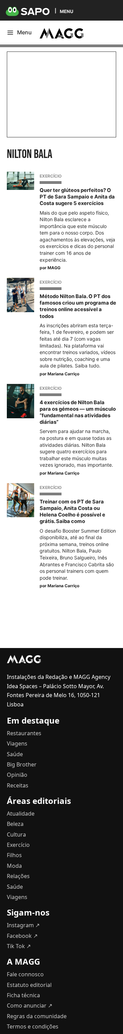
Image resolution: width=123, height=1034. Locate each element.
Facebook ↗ (22, 936)
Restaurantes (24, 733)
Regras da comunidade (37, 1016)
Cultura (16, 834)
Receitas (17, 785)
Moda (14, 866)
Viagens (17, 743)
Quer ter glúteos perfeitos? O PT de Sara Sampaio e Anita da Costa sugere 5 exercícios (77, 196)
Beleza (15, 824)
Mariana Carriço (63, 373)
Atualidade (21, 813)
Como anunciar (29, 1005)
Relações (18, 876)
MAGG (53, 267)
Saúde (15, 754)
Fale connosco (25, 974)
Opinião (17, 775)
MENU (66, 11)
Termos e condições (32, 1026)
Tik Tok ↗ (19, 946)
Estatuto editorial (29, 985)
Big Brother (22, 764)
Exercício (51, 176)
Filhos (14, 855)
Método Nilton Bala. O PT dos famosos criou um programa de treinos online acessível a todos (78, 306)
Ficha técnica (23, 995)
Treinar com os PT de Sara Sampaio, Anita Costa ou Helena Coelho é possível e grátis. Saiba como (72, 512)
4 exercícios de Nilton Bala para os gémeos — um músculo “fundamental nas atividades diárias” (78, 412)
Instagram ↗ (23, 925)
